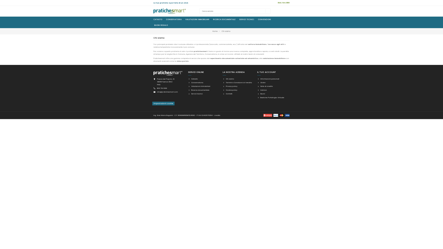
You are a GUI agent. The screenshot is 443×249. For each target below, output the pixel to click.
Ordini (262, 83)
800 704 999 (162, 88)
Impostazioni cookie (163, 103)
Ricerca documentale (200, 90)
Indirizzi (263, 90)
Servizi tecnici (197, 94)
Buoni (262, 94)
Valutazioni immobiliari (200, 86)
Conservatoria (197, 83)
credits (217, 115)
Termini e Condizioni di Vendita (238, 83)
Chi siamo (229, 79)
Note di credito (266, 86)
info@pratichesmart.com (167, 92)
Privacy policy (231, 86)
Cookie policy (231, 90)
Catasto (194, 79)
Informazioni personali (269, 79)
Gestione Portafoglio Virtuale (272, 97)
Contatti (228, 94)
